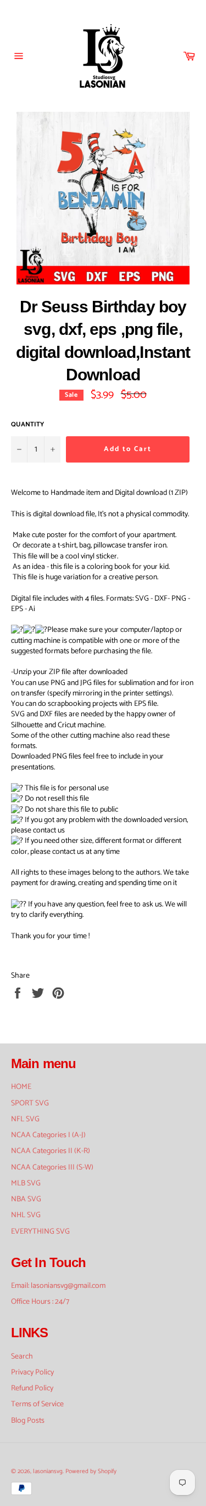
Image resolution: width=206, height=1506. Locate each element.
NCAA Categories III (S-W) (52, 1167)
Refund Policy (32, 1388)
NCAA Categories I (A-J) (48, 1135)
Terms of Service (37, 1404)
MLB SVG (26, 1183)
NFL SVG (25, 1119)
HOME (21, 1087)
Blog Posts (27, 1420)
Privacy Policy (32, 1372)
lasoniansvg (48, 1471)
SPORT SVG (30, 1103)
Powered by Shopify (90, 1471)
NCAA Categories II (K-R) (50, 1151)
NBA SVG (26, 1199)
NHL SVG (26, 1215)
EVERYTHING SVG (40, 1231)
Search (22, 1356)
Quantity (27, 425)
